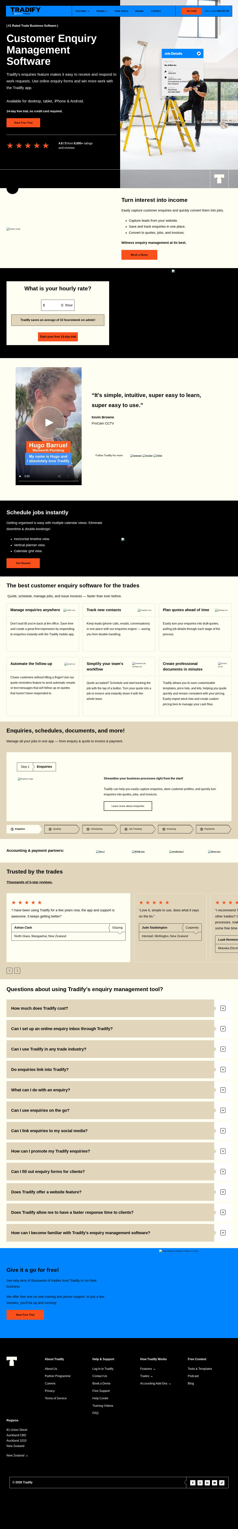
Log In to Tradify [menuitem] (102, 1368)
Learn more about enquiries (128, 805)
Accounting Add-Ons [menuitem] (153, 1383)
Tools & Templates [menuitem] (200, 1368)
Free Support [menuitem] (101, 1390)
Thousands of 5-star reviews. (30, 882)
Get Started (23, 563)
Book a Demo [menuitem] (101, 1383)
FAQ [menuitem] (95, 1413)
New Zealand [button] (15, 1455)
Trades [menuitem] (144, 1376)
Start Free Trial (23, 122)
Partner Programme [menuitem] (58, 1376)
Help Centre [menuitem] (100, 1398)
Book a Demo (139, 254)
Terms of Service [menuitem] (56, 1398)
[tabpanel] (119, 786)
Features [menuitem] (146, 1368)
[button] (9, 971)
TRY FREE (192, 11)
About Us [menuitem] (51, 1368)
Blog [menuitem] (191, 1383)
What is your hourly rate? (57, 288)
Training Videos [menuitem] (102, 1405)
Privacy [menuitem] (50, 1390)
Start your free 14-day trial (58, 336)
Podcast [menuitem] (193, 1376)
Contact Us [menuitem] (99, 1376)
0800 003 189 (223, 11)
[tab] (24, 829)
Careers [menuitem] (50, 1383)
